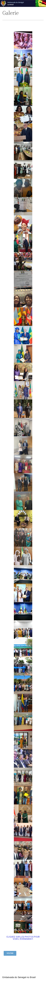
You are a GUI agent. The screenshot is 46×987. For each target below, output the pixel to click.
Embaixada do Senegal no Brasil (19, 977)
